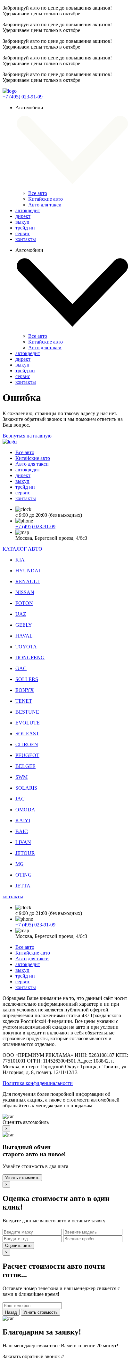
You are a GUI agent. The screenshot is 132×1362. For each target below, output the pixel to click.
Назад (11, 1312)
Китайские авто (45, 199)
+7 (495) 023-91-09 (23, 96)
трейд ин (25, 227)
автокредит (27, 210)
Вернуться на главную (27, 435)
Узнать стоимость (22, 1177)
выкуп (22, 222)
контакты (25, 239)
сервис (22, 233)
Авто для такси (45, 204)
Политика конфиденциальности (38, 1083)
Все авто (37, 193)
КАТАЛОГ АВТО (22, 549)
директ (22, 216)
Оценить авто (18, 1245)
